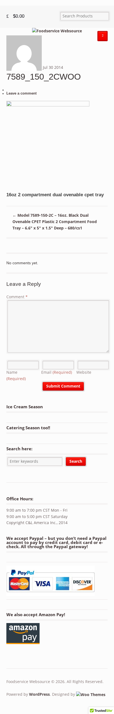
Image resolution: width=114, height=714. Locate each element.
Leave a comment (21, 93)
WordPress (39, 694)
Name (16, 375)
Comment (17, 296)
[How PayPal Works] (50, 593)
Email (56, 372)
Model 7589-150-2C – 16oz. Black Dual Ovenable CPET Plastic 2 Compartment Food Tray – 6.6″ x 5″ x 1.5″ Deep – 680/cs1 (54, 221)
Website (83, 372)
